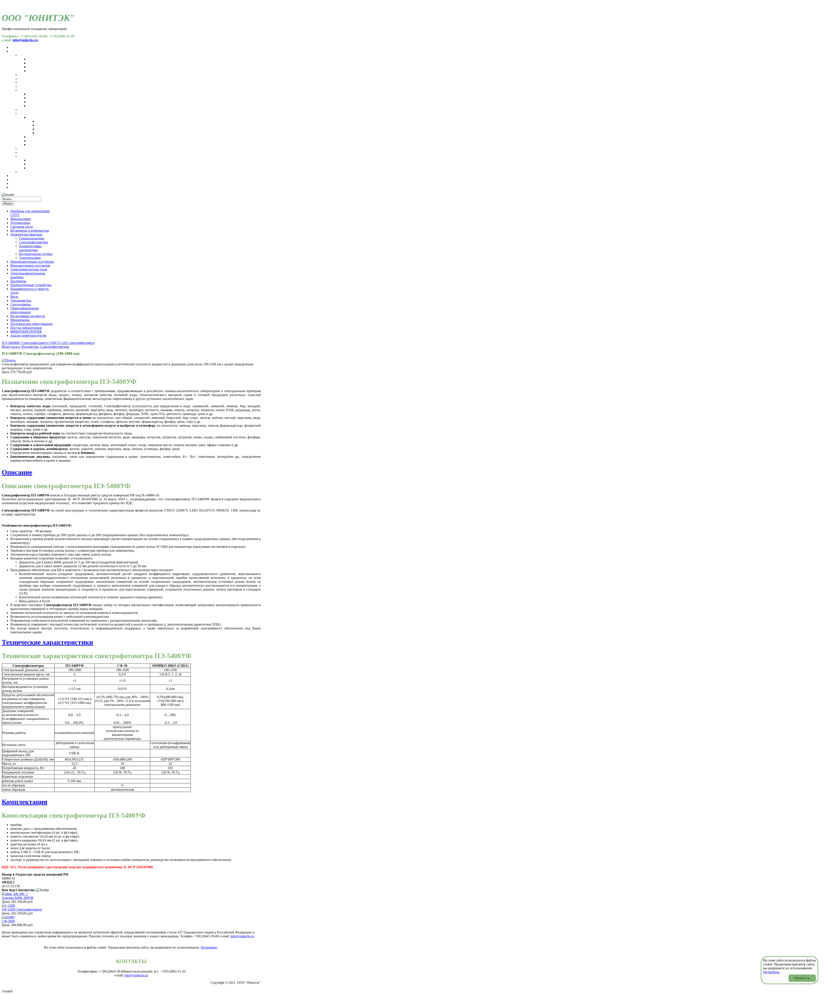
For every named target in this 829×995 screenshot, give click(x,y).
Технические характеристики (47, 642)
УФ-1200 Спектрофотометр (22, 909)
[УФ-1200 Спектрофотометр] (8, 905)
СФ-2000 (8, 921)
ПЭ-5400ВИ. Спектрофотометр (25, 343)
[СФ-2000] (8, 917)
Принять (802, 978)
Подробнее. (209, 947)
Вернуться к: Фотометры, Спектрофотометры (35, 347)
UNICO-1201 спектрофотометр (72, 343)
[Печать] (9, 360)
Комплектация (24, 802)
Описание (17, 472)
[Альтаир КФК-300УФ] (15, 894)
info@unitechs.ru (25, 40)
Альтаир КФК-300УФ (17, 898)
